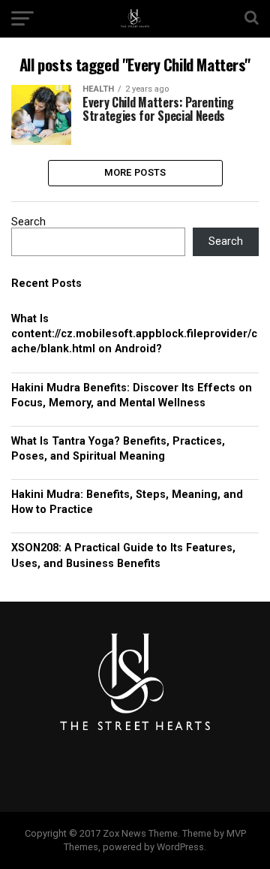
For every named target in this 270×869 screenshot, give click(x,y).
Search (28, 222)
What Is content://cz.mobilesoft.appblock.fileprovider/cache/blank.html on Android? (134, 333)
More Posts (135, 172)
